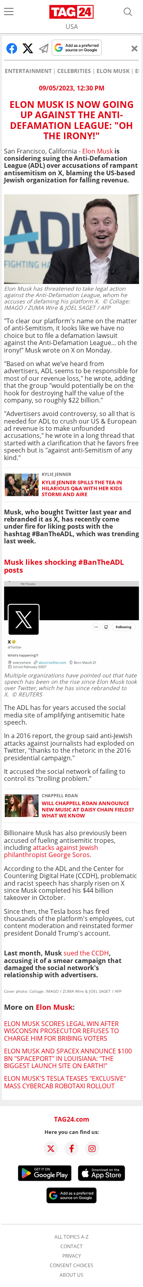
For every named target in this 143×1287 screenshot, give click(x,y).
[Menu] (9, 12)
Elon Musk (113, 71)
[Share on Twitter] (28, 48)
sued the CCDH (86, 953)
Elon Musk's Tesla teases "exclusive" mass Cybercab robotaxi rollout (65, 1082)
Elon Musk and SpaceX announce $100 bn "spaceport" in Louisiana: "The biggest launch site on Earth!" (68, 1058)
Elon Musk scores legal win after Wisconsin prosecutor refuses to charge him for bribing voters (61, 1031)
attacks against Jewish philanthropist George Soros (51, 851)
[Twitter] (51, 1148)
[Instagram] (92, 1148)
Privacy (71, 1256)
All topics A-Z (71, 1237)
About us (71, 1275)
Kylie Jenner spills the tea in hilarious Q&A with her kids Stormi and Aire (82, 489)
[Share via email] (44, 48)
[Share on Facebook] (12, 48)
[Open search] (128, 12)
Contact (71, 1246)
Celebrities (74, 71)
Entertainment (28, 71)
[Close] (134, 48)
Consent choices (71, 1265)
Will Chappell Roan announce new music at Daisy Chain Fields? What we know (88, 809)
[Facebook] (71, 1148)
